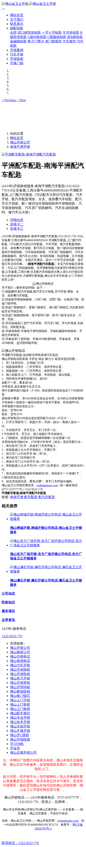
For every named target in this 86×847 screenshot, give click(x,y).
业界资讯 (8, 620)
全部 (13, 32)
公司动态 (8, 593)
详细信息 (16, 220)
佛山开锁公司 (20, 142)
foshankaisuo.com (47, 485)
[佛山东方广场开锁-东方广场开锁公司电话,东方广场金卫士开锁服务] (47, 545)
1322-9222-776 (12, 636)
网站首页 (16, 15)
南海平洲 (16, 497)
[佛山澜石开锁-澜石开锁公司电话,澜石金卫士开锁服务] (47, 571)
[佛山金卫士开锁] (43, 4)
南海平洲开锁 (20, 146)
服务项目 (8, 611)
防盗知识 (8, 602)
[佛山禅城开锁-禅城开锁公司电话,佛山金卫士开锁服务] (47, 519)
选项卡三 (16, 228)
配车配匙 (31, 497)
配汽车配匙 (46, 497)
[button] (9, 100)
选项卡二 (16, 224)
